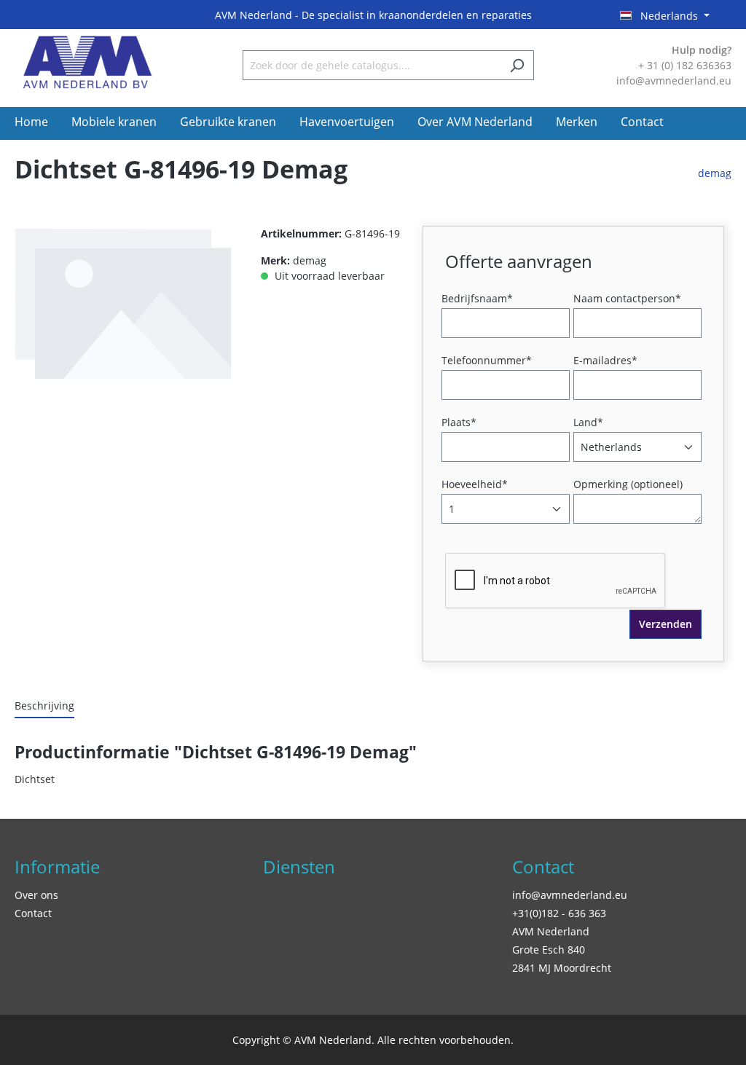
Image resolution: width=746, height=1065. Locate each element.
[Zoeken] (517, 65)
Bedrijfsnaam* (477, 298)
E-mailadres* (605, 360)
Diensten (299, 866)
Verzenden (665, 624)
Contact (33, 913)
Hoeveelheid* (474, 484)
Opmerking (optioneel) (628, 484)
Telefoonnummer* (486, 360)
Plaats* (458, 422)
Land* (588, 422)
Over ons (36, 895)
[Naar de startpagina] (87, 62)
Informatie (57, 866)
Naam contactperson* (627, 298)
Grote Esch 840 (548, 949)
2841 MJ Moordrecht (561, 968)
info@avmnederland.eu (569, 895)
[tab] (44, 706)
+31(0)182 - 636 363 (559, 913)
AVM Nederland (550, 931)
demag (714, 173)
